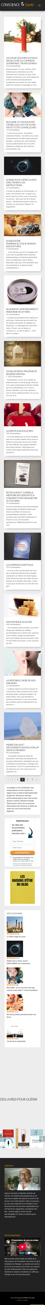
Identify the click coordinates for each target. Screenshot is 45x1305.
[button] (3, 1139)
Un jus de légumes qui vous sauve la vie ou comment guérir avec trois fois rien (21, 60)
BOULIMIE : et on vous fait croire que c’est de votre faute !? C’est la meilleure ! (21, 125)
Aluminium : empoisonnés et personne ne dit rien (22, 310)
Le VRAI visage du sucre (16, 937)
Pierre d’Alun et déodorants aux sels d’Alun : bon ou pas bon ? (22, 747)
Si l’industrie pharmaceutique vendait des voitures (21, 243)
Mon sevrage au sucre (19, 621)
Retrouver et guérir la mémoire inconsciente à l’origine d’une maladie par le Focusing (21, 496)
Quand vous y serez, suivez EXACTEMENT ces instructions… (21, 182)
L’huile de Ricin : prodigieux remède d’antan (21, 372)
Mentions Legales (22, 1300)
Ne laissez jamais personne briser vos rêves (21, 1015)
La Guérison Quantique (19, 564)
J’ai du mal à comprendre (16, 1041)
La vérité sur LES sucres (19, 431)
